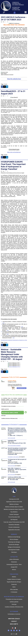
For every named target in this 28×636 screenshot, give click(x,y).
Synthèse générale (5, 409)
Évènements (14, 562)
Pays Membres (14, 512)
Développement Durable (14, 549)
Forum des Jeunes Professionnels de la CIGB (14, 522)
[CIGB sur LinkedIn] (16, 630)
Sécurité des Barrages (14, 544)
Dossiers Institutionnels (14, 527)
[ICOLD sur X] (14, 630)
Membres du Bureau (14, 504)
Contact (14, 621)
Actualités (14, 556)
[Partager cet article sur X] (4, 86)
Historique (3, 415)
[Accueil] (15, 628)
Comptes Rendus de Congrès (14, 579)
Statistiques (14, 552)
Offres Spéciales (14, 589)
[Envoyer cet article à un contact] (1, 21)
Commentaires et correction (14, 614)
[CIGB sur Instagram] (8, 630)
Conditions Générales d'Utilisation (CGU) (9, 418)
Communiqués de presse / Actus (14, 564)
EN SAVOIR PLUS (22, 388)
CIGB (14, 496)
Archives (14, 569)
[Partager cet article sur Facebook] (2, 86)
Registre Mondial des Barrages (14, 581)
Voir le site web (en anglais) (14, 445)
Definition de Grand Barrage (14, 537)
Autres (14, 587)
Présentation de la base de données (8, 406)
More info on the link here (14, 152)
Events (5, 84)
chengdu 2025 (14, 567)
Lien (3, 322)
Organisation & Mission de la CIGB (14, 501)
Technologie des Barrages (14, 542)
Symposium (14, 584)
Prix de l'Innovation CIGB (14, 517)
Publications (14, 574)
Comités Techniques (14, 514)
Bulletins (14, 576)
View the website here (14, 79)
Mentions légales (14, 618)
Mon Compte (14, 624)
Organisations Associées (14, 529)
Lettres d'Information (14, 559)
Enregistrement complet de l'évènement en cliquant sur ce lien (14, 340)
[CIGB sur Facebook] (11, 630)
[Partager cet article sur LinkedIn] (7, 86)
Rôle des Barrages (14, 539)
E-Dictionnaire (14, 592)
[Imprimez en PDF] (3, 21)
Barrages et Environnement (14, 547)
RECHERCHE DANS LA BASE (10, 412)
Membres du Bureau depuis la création (14, 506)
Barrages (14, 534)
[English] (12, 628)
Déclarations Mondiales (14, 524)
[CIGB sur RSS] (19, 630)
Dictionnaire (14, 611)
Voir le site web (11, 438)
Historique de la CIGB (14, 499)
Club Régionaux (14, 519)
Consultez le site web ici (13, 456)
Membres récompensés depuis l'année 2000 (14, 509)
